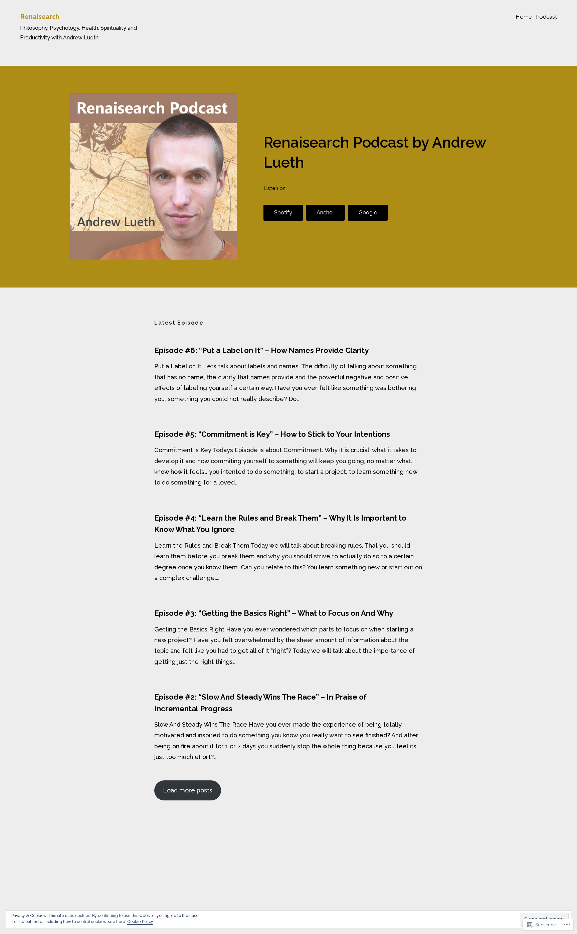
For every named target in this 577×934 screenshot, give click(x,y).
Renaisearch (39, 16)
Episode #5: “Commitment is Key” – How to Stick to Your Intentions (272, 434)
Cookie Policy (140, 921)
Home (524, 16)
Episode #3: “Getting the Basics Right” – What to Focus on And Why (273, 613)
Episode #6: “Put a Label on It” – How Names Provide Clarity (261, 350)
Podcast (546, 16)
